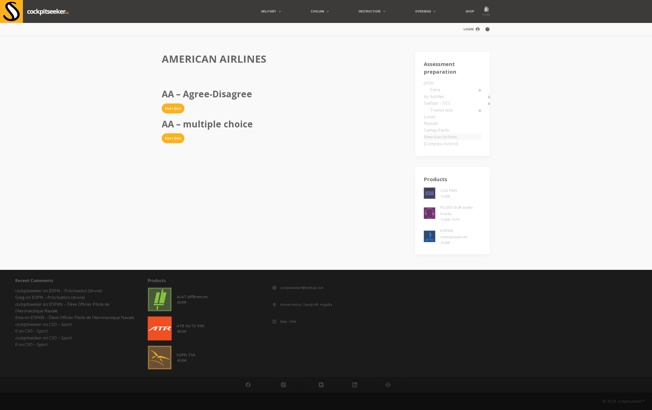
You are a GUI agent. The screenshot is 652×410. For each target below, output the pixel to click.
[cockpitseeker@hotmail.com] (274, 288)
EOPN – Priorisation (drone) (75, 291)
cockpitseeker (46, 11)
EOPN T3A (186, 354)
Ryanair (431, 123)
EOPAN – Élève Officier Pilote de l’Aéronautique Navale (82, 317)
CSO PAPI (448, 190)
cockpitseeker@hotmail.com (301, 287)
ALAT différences (192, 296)
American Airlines (440, 137)
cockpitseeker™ (630, 401)
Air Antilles (434, 96)
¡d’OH (429, 83)
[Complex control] (441, 144)
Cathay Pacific (437, 130)
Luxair (430, 117)
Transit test (441, 110)
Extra (435, 89)
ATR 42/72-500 (190, 325)
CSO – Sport (60, 324)
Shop (470, 11)
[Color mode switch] (487, 29)
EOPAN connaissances (454, 233)
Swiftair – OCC (437, 103)
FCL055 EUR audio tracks (456, 210)
